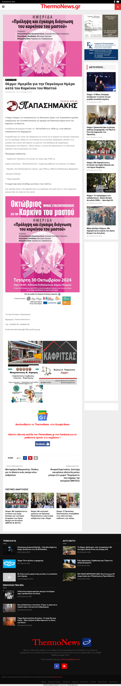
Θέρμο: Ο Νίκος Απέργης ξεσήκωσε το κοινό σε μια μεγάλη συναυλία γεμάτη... (98, 96)
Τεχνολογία (9, 541)
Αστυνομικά (84, 682)
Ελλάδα (93, 682)
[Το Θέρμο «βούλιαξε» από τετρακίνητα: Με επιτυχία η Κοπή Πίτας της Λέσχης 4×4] (69, 550)
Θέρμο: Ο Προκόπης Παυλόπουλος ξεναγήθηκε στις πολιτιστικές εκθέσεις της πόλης (67, 514)
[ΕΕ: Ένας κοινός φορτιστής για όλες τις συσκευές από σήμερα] (9, 577)
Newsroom (11, 92)
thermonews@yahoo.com (70, 659)
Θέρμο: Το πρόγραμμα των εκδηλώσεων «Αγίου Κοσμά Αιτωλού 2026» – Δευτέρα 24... (100, 197)
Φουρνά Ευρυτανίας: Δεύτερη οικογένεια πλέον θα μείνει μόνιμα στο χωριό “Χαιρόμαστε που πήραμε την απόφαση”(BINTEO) (64, 475)
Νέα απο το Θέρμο (11, 79)
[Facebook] (56, 666)
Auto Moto (69, 541)
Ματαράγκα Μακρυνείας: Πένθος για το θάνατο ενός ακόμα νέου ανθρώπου (22, 472)
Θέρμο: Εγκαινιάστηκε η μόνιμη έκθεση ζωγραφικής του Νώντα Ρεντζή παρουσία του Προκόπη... (101, 131)
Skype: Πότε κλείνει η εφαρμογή (30, 561)
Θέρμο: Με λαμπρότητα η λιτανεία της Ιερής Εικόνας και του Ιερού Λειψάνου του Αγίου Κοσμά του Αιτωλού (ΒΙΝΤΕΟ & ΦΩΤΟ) (16, 517)
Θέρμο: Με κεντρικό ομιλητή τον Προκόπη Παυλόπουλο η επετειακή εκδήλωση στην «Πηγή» (42, 514)
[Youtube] (64, 666)
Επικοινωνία (113, 682)
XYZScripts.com (72, 685)
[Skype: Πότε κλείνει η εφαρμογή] (9, 564)
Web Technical (57, 677)
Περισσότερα (102, 682)
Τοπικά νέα (66, 682)
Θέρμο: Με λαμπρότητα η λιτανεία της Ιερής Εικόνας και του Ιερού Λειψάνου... (100, 164)
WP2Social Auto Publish (51, 685)
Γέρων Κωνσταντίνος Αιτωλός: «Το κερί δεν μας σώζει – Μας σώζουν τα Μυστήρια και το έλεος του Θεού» (36, 620)
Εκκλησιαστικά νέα (13, 585)
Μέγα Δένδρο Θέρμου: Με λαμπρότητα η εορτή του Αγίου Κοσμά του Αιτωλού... (101, 230)
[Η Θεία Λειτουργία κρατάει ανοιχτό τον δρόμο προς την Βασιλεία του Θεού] (9, 594)
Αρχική (43, 682)
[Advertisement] (101, 321)
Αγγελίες (75, 682)
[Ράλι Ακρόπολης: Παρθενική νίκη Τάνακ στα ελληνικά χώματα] (69, 564)
